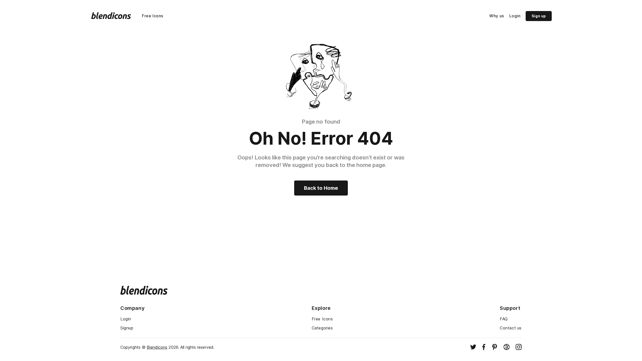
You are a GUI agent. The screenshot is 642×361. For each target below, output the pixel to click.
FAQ (504, 318)
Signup (126, 327)
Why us (496, 15)
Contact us (511, 327)
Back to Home (321, 188)
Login (515, 15)
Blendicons (157, 347)
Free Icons (152, 15)
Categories (322, 327)
